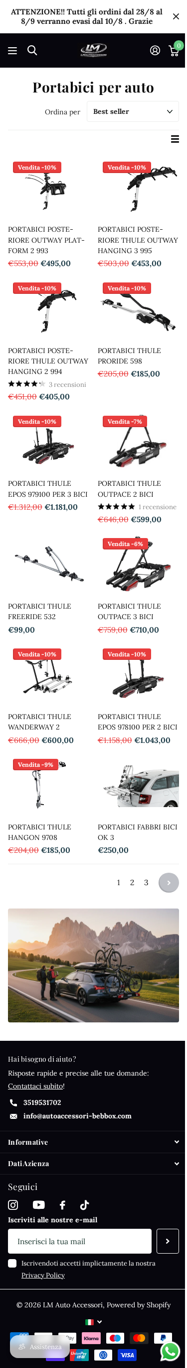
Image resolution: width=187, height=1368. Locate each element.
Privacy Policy (43, 1275)
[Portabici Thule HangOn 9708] (49, 784)
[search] (32, 50)
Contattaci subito (35, 1086)
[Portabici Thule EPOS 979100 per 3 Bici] (49, 441)
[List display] (175, 139)
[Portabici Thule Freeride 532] (49, 563)
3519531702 (42, 1102)
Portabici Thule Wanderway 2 (39, 721)
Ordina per (62, 111)
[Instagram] (13, 1205)
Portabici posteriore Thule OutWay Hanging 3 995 (138, 240)
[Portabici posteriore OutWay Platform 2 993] (49, 187)
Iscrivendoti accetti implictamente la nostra (88, 1269)
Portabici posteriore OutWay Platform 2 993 (46, 240)
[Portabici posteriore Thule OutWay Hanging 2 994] (49, 308)
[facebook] (62, 1205)
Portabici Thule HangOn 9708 (39, 832)
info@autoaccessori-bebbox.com (77, 1115)
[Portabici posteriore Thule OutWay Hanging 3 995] (139, 187)
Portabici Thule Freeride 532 (39, 611)
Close (176, 16)
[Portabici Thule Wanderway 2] (49, 674)
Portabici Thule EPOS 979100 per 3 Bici (48, 488)
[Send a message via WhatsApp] (170, 1351)
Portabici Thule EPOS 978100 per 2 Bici (138, 721)
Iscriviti (168, 1241)
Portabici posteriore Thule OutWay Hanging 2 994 (48, 361)
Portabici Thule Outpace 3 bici (129, 611)
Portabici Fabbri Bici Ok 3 (138, 832)
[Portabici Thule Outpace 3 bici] (139, 563)
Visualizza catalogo (13, 50)
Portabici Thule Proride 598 (129, 355)
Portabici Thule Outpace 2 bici (129, 488)
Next (169, 883)
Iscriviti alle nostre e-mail (52, 1219)
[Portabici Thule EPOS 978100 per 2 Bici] (139, 674)
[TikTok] (84, 1205)
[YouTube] (39, 1205)
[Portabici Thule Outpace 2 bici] (139, 441)
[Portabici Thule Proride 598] (139, 308)
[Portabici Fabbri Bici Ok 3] (139, 784)
